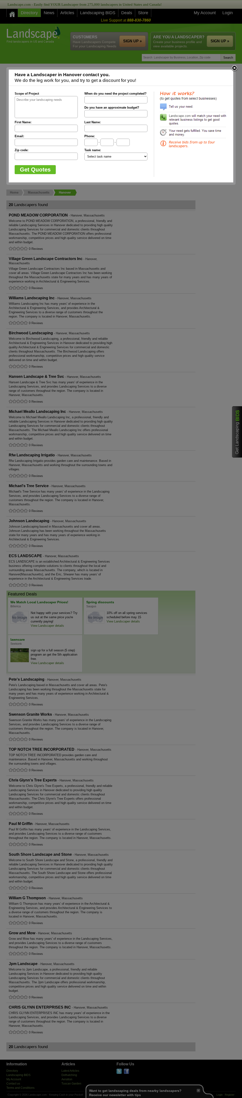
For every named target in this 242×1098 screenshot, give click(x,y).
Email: (19, 136)
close (234, 68)
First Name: (23, 122)
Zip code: (21, 150)
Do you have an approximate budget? (111, 107)
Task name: (92, 150)
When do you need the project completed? (115, 93)
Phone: (89, 136)
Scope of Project (27, 93)
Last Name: (92, 122)
